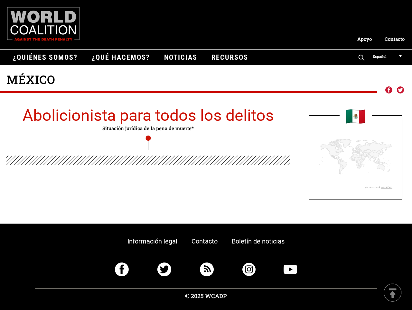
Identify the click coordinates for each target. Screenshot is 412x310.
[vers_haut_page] (392, 293)
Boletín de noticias (258, 241)
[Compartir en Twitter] (400, 90)
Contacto (395, 39)
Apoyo (364, 39)
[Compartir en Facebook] (388, 90)
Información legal (152, 241)
